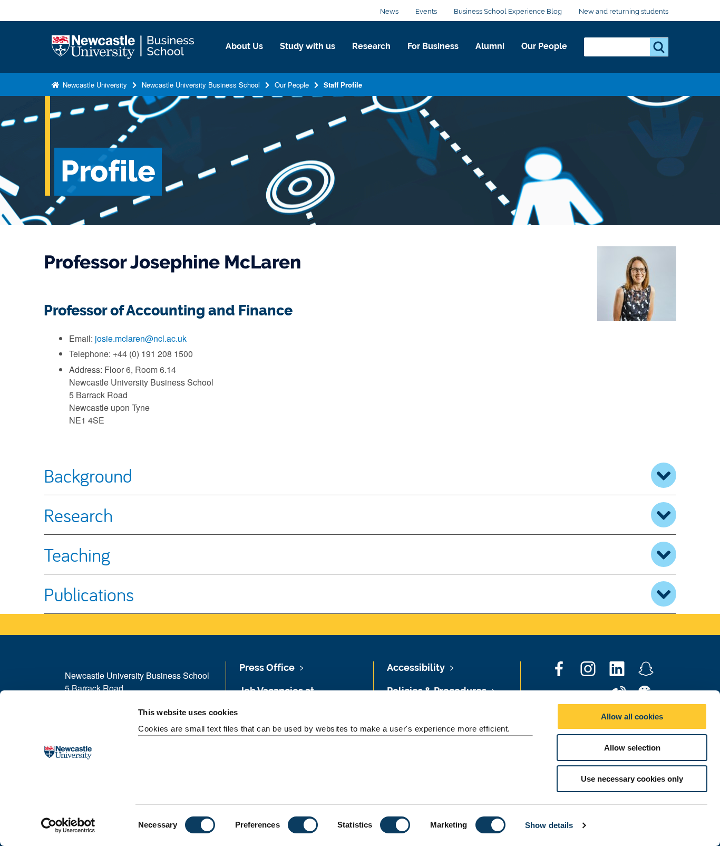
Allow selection (632, 747)
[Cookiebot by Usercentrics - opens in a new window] (68, 825)
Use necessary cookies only (632, 778)
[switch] (303, 824)
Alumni (489, 46)
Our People (544, 46)
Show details (549, 825)
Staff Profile (343, 85)
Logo (124, 47)
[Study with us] (307, 57)
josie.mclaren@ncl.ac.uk (141, 338)
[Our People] (544, 57)
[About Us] (244, 57)
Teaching (77, 554)
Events (426, 11)
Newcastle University (94, 85)
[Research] (371, 57)
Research (371, 46)
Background (88, 475)
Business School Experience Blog (508, 11)
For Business (433, 46)
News (389, 11)
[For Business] (433, 57)
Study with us (307, 46)
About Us (244, 46)
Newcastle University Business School (201, 85)
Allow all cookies (632, 716)
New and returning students (623, 11)
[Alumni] (489, 57)
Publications (89, 594)
